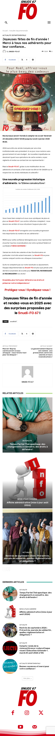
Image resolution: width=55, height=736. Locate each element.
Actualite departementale (18, 31)
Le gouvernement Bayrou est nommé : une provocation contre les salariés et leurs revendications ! (41, 353)
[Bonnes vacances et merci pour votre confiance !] (10, 666)
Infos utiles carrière (27, 499)
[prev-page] (4, 569)
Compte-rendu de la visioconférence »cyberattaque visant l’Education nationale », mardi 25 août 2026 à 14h (34, 649)
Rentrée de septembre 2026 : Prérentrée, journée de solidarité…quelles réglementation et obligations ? (27, 558)
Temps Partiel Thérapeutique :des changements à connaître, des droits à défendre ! (27, 447)
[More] (33, 59)
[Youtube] (20, 727)
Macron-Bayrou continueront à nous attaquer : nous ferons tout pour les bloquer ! (14, 352)
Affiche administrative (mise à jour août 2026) (27, 503)
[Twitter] (41, 713)
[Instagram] (26, 713)
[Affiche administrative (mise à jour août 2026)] (27, 480)
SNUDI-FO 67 (14, 51)
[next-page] (8, 569)
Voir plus (26, 678)
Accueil (5, 31)
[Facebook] (12, 713)
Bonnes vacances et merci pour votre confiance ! (34, 667)
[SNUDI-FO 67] (5, 51)
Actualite (27, 441)
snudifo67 (13, 321)
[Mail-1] (34, 727)
